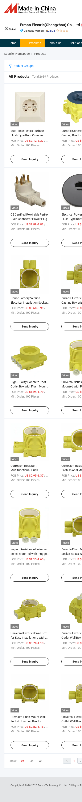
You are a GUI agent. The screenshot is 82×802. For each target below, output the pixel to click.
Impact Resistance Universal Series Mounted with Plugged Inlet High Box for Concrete (29, 553)
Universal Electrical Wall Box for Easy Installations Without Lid (30, 637)
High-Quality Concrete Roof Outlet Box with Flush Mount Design (29, 386)
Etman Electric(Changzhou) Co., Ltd (50, 25)
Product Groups (22, 66)
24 (22, 761)
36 (31, 761)
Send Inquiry (29, 159)
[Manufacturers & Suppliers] (30, 8)
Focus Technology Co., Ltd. (53, 785)
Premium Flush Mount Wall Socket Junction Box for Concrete (28, 721)
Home (12, 43)
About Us (55, 43)
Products (35, 43)
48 (40, 761)
